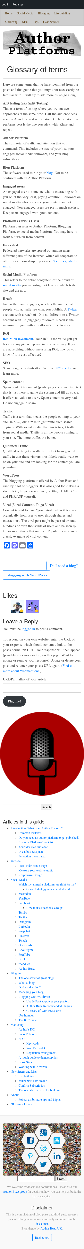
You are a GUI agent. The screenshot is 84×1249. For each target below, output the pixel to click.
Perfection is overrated (32, 856)
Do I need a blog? (64, 565)
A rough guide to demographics (38, 1057)
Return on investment (18, 338)
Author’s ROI (27, 1029)
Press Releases (28, 1034)
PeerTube (24, 954)
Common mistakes (30, 833)
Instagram (25, 922)
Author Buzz (27, 968)
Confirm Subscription (32, 1085)
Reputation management (41, 1053)
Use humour (26, 1015)
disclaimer (42, 1224)
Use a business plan (31, 851)
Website (16, 861)
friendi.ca (24, 964)
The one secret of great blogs (36, 978)
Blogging (44, 13)
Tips (35, 22)
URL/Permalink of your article (24, 679)
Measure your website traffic (36, 870)
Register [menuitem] (18, 4)
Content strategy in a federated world (48, 889)
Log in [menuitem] (5, 4)
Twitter (73, 309)
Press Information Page (33, 865)
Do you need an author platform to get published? (49, 837)
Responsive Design (30, 875)
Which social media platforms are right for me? (47, 884)
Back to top (42, 1237)
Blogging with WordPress (26, 575)
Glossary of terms (21, 1104)
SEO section (63, 368)
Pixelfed (24, 959)
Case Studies (51, 22)
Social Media (25, 13)
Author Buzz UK (51, 1228)
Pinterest (24, 936)
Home (9, 13)
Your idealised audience (33, 847)
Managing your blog (31, 992)
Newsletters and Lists (24, 1071)
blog (49, 172)
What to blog (27, 982)
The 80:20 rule (28, 1020)
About (15, 1095)
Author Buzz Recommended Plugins (49, 1006)
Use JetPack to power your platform (48, 1001)
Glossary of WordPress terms (44, 1010)
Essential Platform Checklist (36, 842)
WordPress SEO (36, 1048)
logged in (28, 628)
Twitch (23, 940)
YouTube (24, 898)
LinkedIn (24, 926)
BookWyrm (26, 950)
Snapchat (24, 931)
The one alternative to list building (39, 1090)
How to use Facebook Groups (44, 908)
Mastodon (25, 894)
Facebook (24, 903)
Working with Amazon (33, 1067)
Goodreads (25, 945)
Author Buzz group (15, 1191)
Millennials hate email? (33, 1081)
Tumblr (23, 912)
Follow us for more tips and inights (40, 1099)
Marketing (11, 22)
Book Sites (25, 1062)
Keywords (32, 1043)
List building (62, 13)
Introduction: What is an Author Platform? (37, 828)
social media (12, 285)
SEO (25, 22)
